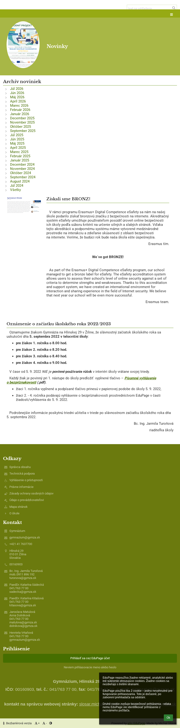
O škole (14, 513)
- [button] (46, 723)
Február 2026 (20, 110)
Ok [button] (168, 717)
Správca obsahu (20, 467)
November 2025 (22, 122)
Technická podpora (22, 473)
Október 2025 (20, 126)
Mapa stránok (18, 507)
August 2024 (20, 181)
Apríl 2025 (18, 148)
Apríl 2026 (18, 101)
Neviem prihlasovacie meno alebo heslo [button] (90, 667)
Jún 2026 (17, 93)
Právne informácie (21, 487)
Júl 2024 (16, 185)
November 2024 (22, 169)
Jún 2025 (17, 139)
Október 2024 (20, 173)
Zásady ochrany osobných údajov (31, 493)
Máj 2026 (17, 97)
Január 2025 (19, 160)
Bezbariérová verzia (18, 723)
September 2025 (22, 131)
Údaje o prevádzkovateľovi (26, 500)
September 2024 (22, 177)
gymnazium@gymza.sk (24, 537)
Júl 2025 (16, 135)
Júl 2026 (16, 89)
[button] (171, 14)
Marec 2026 (19, 105)
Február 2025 (20, 156)
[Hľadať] (173, 7)
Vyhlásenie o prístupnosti (26, 480)
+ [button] (39, 723)
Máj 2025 (17, 143)
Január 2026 (19, 114)
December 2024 (22, 164)
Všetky (15, 190)
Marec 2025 (19, 152)
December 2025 (22, 118)
